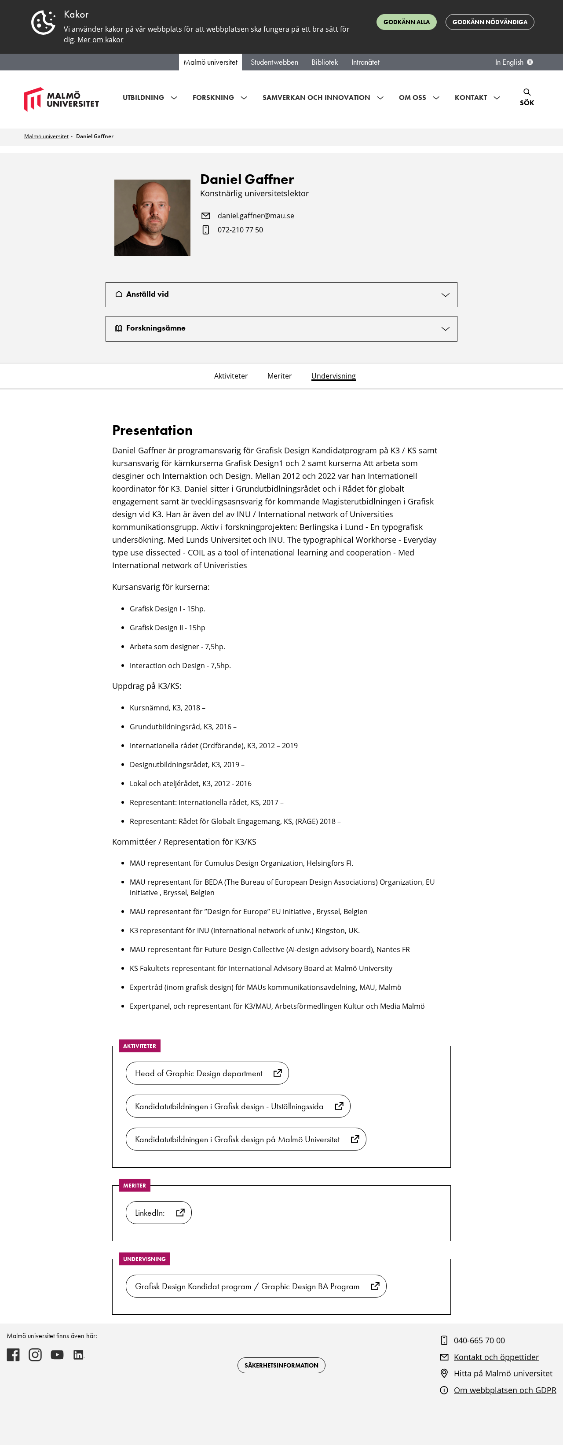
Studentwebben (274, 62)
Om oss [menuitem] (412, 97)
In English (509, 62)
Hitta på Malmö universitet (503, 1373)
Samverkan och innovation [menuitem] (316, 97)
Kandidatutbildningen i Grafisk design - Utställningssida (229, 1106)
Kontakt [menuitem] (471, 97)
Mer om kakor (100, 39)
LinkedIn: (150, 1212)
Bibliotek (324, 62)
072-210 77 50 (240, 230)
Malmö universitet (210, 62)
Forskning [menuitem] (213, 97)
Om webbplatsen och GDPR (505, 1390)
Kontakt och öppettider (496, 1357)
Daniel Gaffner (94, 136)
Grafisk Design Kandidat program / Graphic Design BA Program (247, 1286)
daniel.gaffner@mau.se (256, 216)
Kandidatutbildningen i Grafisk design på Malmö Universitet (237, 1139)
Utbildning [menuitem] (143, 97)
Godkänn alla (407, 22)
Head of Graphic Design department (198, 1073)
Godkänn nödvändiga (490, 22)
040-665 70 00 (479, 1340)
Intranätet (365, 62)
